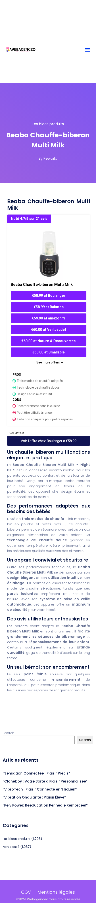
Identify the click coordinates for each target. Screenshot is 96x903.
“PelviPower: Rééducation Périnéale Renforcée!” (45, 805)
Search (8, 732)
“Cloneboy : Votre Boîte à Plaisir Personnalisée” (45, 781)
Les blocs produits (48, 123)
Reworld (50, 158)
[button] (87, 50)
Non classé (11, 847)
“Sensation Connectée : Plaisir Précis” (36, 773)
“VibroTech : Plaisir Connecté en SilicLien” (40, 789)
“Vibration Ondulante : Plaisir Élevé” (34, 797)
